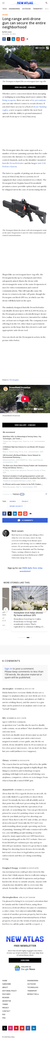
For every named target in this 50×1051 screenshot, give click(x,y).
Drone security (16, 506)
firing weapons (9, 100)
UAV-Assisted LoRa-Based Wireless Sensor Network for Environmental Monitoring (21, 456)
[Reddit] (18, 39)
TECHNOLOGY (32, 987)
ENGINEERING (14, 9)
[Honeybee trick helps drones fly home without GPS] (25, 598)
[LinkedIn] (13, 39)
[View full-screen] (47, 48)
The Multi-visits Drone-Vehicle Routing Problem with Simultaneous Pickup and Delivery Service (25, 467)
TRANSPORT (38, 9)
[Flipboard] (22, 39)
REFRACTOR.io (33, 994)
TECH (4, 9)
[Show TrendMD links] (46, 494)
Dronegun (14, 380)
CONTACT (6, 1011)
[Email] (27, 39)
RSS (3, 1014)
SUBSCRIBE (6, 984)
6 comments (27, 520)
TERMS (5, 1004)
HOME (4, 980)
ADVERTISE (6, 1001)
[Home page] (25, 4)
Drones (5, 15)
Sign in (8, 668)
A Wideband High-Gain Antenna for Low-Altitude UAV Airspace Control (24, 448)
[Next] (44, 609)
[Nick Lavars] (5, 533)
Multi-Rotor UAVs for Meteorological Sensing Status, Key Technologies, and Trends (22, 438)
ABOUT (5, 987)
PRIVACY (5, 1008)
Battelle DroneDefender (13, 163)
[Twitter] (8, 39)
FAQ (3, 1018)
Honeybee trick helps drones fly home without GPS (23, 614)
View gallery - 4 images (25, 87)
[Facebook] (4, 39)
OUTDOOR (26, 9)
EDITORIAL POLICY (9, 991)
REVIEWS (5, 997)
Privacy (25, 501)
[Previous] (5, 609)
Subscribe (25, 960)
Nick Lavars (17, 531)
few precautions (38, 100)
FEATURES (6, 994)
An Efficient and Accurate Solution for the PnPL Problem (22, 484)
